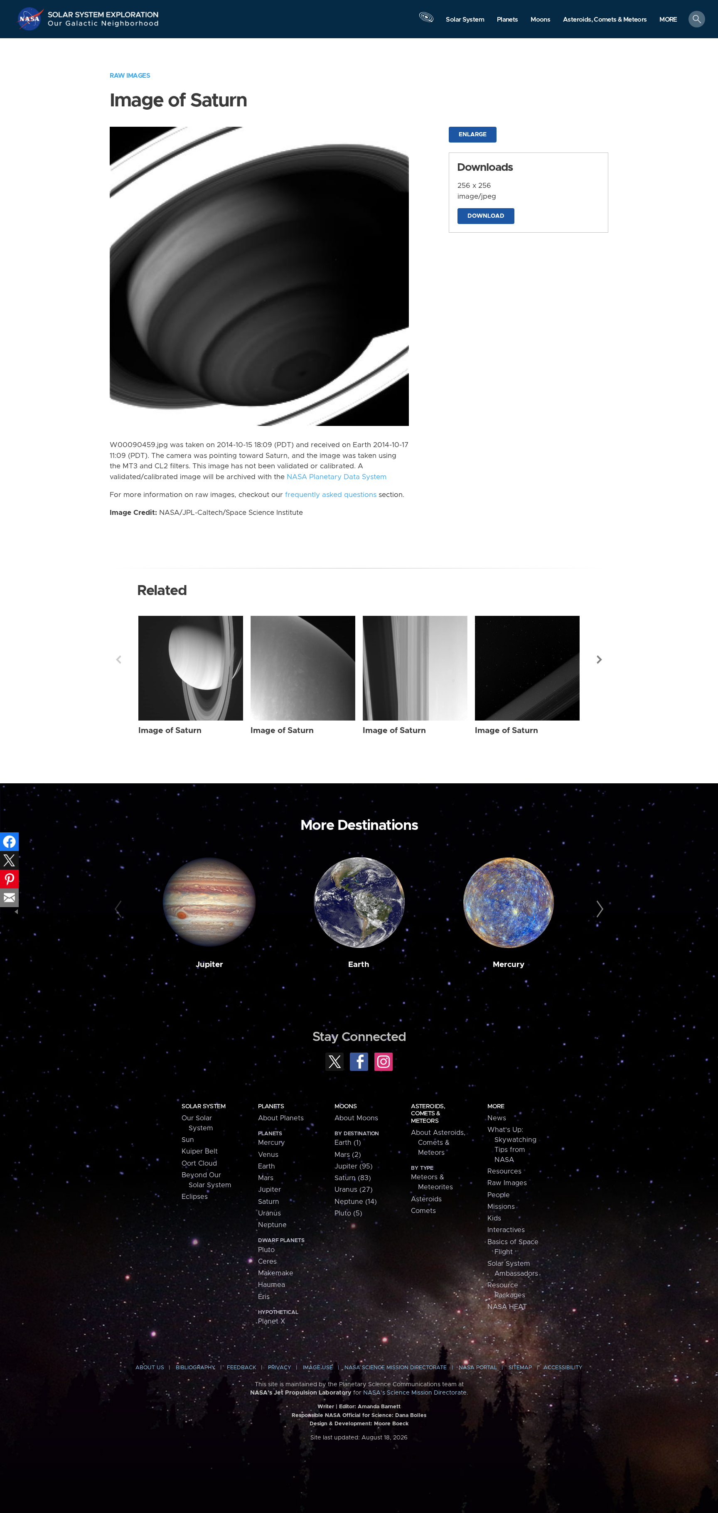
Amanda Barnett (379, 1407)
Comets (423, 1211)
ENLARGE (473, 135)
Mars (265, 1178)
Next (599, 659)
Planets (271, 1106)
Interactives (506, 1230)
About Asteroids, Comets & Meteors (438, 1142)
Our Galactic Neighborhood (103, 25)
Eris (264, 1297)
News (496, 1118)
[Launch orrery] (426, 21)
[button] (668, 19)
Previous (118, 659)
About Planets (281, 1118)
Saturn (268, 1201)
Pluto (266, 1250)
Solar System (203, 1106)
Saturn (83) (352, 1178)
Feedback (241, 1367)
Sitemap (520, 1367)
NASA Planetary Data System (336, 477)
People (498, 1195)
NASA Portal (478, 1367)
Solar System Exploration (103, 12)
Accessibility (563, 1367)
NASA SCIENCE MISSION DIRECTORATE (395, 1367)
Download (485, 216)
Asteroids (426, 1199)
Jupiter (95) (353, 1166)
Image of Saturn (170, 730)
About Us (149, 1367)
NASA (31, 19)
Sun (188, 1140)
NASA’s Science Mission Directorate (415, 1393)
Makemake (275, 1273)
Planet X (271, 1321)
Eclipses (195, 1196)
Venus (268, 1154)
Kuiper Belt (200, 1151)
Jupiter (209, 965)
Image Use (318, 1367)
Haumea (271, 1285)
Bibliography (195, 1367)
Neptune (272, 1225)
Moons (345, 1106)
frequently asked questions (330, 495)
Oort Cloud (199, 1163)
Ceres (267, 1261)
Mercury (508, 965)
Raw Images (130, 76)
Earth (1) (347, 1142)
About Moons (356, 1118)
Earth (358, 965)
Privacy (279, 1367)
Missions (501, 1206)
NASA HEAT (507, 1307)
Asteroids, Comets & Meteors (428, 1113)
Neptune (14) (355, 1201)
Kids (494, 1218)
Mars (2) (347, 1154)
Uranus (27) (353, 1189)
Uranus (269, 1213)
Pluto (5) (348, 1213)
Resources (504, 1171)
